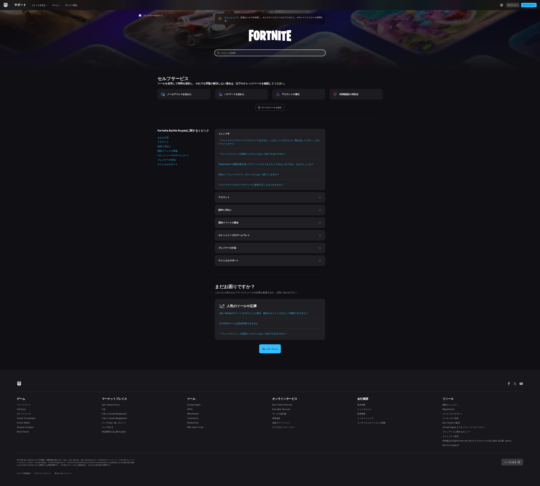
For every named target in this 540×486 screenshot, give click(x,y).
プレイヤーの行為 (167, 159)
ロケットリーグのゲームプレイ (173, 155)
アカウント (163, 141)
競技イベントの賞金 (168, 150)
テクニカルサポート (168, 164)
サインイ (228, 17)
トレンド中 (163, 137)
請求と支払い (164, 146)
